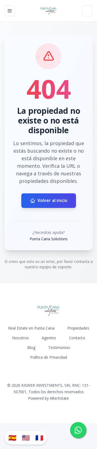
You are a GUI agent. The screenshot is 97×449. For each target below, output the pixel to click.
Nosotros (20, 337)
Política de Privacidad (48, 357)
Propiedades (78, 328)
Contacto (77, 337)
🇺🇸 (26, 437)
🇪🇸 (12, 437)
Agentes (49, 337)
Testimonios (59, 347)
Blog (31, 347)
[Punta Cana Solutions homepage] (48, 10)
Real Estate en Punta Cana (31, 328)
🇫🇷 (39, 437)
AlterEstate (59, 398)
